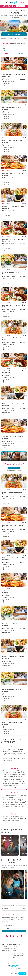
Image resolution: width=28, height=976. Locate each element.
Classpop (3, 48)
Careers (15, 948)
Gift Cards (4, 952)
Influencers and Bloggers (19, 954)
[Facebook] (10, 936)
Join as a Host (16, 950)
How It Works (5, 950)
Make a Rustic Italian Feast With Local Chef (13, 207)
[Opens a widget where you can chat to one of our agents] (22, 973)
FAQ (14, 957)
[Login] (26, 2)
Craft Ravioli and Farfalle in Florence (11, 108)
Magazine (4, 954)
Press (14, 952)
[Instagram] (7, 936)
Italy (7, 48)
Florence (11, 48)
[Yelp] (14, 936)
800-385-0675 (19, 968)
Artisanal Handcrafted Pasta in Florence (12, 174)
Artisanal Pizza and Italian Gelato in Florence (13, 75)
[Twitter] (18, 936)
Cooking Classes (7, 839)
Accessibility (6, 962)
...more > (24, 40)
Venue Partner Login (18, 955)
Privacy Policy (22, 962)
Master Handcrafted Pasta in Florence (12, 141)
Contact (15, 946)
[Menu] (2, 2)
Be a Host (4, 946)
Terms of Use (14, 962)
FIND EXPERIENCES (14, 34)
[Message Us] (24, 2)
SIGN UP (14, 931)
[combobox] (14, 925)
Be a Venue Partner (7, 948)
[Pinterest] (21, 936)
